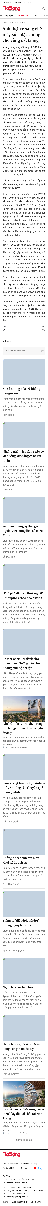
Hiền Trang (8, 415)
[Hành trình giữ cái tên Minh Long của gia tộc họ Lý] (24, 1028)
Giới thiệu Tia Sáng (29, 1164)
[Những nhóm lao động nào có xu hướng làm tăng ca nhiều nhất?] (24, 435)
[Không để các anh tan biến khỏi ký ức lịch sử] (24, 842)
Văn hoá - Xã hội (24, 16)
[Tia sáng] (11, 9)
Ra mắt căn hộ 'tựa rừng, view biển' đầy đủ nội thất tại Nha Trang (23, 1114)
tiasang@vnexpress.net (18, 1197)
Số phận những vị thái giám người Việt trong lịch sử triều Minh (23, 530)
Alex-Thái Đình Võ (12, 884)
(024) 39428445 (18, 1194)
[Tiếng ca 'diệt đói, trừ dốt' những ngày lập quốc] (24, 904)
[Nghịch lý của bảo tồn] (24, 971)
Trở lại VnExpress (10, 1164)
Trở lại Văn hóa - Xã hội (5, 328)
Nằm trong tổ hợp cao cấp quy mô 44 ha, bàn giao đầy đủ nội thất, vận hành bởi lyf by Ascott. (24, 741)
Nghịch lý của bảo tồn (18, 987)
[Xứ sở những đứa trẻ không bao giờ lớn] (24, 372)
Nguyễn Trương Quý (13, 950)
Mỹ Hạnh (7, 489)
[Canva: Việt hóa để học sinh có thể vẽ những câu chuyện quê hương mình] (24, 767)
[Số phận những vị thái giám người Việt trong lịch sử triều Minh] (24, 510)
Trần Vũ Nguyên (11, 821)
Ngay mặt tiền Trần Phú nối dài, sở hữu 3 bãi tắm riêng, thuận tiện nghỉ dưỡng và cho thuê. (24, 1126)
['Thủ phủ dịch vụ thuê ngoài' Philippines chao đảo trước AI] (24, 577)
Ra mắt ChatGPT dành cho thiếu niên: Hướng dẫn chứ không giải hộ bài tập (21, 663)
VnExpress (7, 2)
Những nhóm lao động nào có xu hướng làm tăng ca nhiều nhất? (23, 456)
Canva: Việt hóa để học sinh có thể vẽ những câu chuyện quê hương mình (24, 787)
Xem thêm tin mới (24, 1140)
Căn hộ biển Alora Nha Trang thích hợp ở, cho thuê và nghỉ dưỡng (23, 728)
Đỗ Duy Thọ (9, 557)
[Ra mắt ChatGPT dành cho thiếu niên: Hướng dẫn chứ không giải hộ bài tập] (24, 642)
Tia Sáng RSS (8, 1168)
